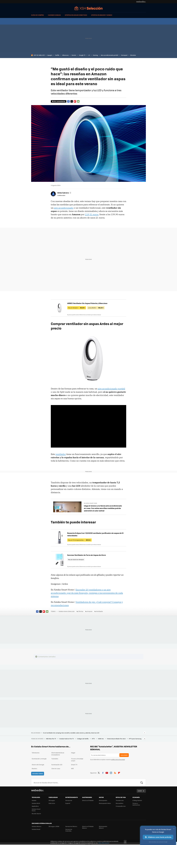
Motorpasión (103, 800)
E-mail (78, 101)
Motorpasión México (103, 827)
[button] (64, 192)
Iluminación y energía (39, 759)
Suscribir (124, 755)
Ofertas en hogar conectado (76, 15)
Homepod (124, 55)
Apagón (49, 55)
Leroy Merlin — (96, 308)
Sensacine (68, 800)
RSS (115, 772)
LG (89, 55)
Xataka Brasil (36, 829)
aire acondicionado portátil (111, 388)
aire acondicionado (63, 207)
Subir (140, 791)
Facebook (68, 101)
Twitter (71, 101)
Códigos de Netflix (83, 739)
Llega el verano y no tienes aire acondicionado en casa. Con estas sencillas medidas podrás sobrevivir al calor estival (103, 508)
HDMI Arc (101, 739)
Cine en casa (55, 768)
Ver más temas (37, 774)
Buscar (142, 782)
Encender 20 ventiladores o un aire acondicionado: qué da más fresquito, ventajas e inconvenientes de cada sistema (87, 593)
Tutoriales (54, 759)
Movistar (133, 55)
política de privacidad (118, 759)
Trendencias (120, 800)
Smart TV (74, 765)
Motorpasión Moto (105, 803)
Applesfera (35, 806)
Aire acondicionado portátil (109, 55)
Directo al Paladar (88, 800)
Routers (34, 768)
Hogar (73, 753)
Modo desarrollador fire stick (116, 739)
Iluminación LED (56, 765)
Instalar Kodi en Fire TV (66, 739)
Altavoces (65, 55)
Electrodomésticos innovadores (57, 754)
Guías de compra (37, 15)
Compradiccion (121, 806)
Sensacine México (71, 826)
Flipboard (75, 101)
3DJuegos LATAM (54, 826)
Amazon (89, 611)
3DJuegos (52, 800)
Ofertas (80, 611)
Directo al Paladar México (88, 827)
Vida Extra (52, 803)
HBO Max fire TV (51, 739)
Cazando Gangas (54, 15)
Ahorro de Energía (38, 765)
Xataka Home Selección (88, 8)
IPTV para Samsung (135, 739)
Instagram (111, 772)
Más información (103, 843)
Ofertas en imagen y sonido (101, 15)
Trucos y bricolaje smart (77, 760)
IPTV (93, 739)
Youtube (106, 772)
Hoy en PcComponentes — (79, 540)
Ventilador (99, 611)
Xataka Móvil (36, 803)
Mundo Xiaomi (36, 813)
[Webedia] (141, 1)
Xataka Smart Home (36, 810)
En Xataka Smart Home (90, 503)
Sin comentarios (59, 101)
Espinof (67, 803)
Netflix (57, 55)
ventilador (61, 454)
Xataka (34, 800)
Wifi (72, 768)
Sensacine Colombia (68, 830)
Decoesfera (119, 803)
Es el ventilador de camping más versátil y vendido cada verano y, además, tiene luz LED (71, 733)
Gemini (74, 55)
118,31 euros (91, 214)
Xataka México (36, 826)
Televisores (35, 753)
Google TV (82, 55)
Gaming (95, 55)
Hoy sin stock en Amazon (76, 559)
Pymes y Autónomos (136, 804)
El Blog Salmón (137, 800)
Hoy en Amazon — (76, 308)
